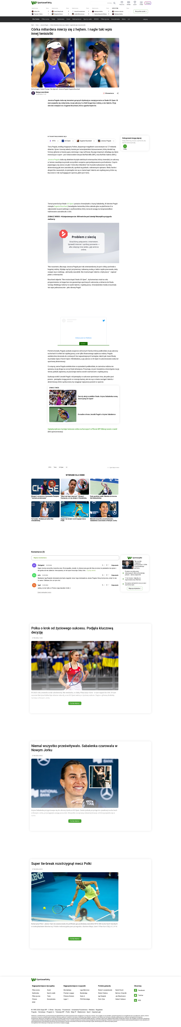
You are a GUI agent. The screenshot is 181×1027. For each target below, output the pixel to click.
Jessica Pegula (44, 25)
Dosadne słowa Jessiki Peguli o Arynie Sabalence (97, 414)
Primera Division (69, 996)
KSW (33, 1002)
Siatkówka (60, 19)
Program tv (50, 1012)
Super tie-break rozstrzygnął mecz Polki (73, 519)
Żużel (68, 19)
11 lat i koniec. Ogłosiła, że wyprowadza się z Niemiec (133, 579)
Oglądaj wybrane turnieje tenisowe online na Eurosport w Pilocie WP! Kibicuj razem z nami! (82, 429)
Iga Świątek (102, 996)
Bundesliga (83, 993)
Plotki (68, 1012)
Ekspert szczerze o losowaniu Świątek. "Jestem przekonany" (45, 497)
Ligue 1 (66, 999)
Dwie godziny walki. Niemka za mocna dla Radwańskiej (103, 497)
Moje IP (73, 1012)
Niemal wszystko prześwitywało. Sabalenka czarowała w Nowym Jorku (103, 519)
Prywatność (66, 1010)
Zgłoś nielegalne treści (44, 592)
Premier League (69, 993)
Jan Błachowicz (120, 996)
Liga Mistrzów (84, 990)
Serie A (82, 996)
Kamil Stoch (119, 990)
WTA (50, 467)
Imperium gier (96, 1012)
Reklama (91, 1010)
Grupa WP (44, 1010)
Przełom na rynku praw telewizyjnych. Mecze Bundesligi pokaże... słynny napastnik (135, 573)
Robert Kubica (103, 993)
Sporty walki (88, 19)
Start (32, 25)
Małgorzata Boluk (42, 92)
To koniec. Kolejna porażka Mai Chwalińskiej (42, 519)
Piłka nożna (45, 19)
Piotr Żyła (101, 999)
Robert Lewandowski (105, 990)
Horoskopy (41, 1012)
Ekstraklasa (67, 990)
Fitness (34, 999)
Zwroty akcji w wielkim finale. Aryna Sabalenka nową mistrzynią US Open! (98, 397)
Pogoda (33, 1012)
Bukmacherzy (76, 19)
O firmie (51, 1010)
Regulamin (99, 1010)
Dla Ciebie (35, 19)
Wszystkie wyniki (140, 11)
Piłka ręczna (105, 19)
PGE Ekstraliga (85, 999)
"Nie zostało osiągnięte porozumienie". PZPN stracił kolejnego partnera (140, 564)
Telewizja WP (59, 1012)
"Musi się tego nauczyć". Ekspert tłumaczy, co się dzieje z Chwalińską (73, 497)
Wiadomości (81, 1012)
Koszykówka (115, 19)
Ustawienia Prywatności (79, 1010)
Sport (89, 1012)
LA (129, 19)
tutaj (68, 1022)
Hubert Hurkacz (120, 999)
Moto (124, 19)
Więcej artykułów (134, 588)
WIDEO (96, 19)
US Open (70, 204)
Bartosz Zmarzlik (121, 993)
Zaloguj (148, 3)
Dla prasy (58, 1010)
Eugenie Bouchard (61, 206)
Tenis (53, 19)
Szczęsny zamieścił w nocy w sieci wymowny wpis (135, 584)
